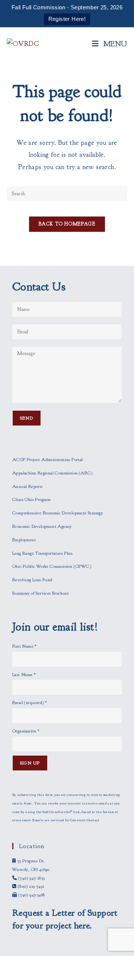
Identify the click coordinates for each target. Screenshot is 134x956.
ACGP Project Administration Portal (47, 460)
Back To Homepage (67, 224)
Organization (25, 731)
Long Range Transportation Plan (42, 553)
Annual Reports (27, 486)
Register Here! (67, 19)
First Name (24, 646)
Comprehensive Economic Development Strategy (57, 513)
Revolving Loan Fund (32, 580)
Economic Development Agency (42, 526)
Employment (24, 540)
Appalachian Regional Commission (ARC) (52, 473)
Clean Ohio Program (31, 499)
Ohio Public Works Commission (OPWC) (51, 566)
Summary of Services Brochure (40, 593)
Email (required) (29, 703)
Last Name (23, 675)
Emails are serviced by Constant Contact (66, 820)
